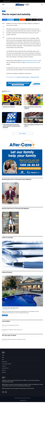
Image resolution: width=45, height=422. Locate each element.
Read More (5, 315)
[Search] (41, 4)
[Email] (3, 37)
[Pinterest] (3, 34)
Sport (3, 359)
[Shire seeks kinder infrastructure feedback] (33, 99)
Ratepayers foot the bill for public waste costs (12, 329)
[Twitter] (3, 29)
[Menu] (3, 4)
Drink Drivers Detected (9, 106)
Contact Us (4, 365)
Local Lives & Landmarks (6, 363)
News (4, 11)
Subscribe (4, 372)
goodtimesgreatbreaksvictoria (31, 62)
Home (3, 355)
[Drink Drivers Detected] (11, 99)
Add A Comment (22, 133)
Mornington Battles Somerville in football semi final (13, 339)
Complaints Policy (23, 400)
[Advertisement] (22, 412)
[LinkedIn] (3, 32)
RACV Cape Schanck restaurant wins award (33, 125)
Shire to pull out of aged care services (10, 325)
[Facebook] (3, 26)
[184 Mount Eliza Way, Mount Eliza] (22, 291)
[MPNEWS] (22, 4)
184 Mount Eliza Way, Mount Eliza (11, 307)
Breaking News (7, 1)
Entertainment (4, 361)
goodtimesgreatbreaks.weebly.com (30, 60)
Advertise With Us (5, 368)
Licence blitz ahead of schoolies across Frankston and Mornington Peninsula (11, 126)
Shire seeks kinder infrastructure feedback (32, 107)
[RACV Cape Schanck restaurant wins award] (33, 117)
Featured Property (5, 309)
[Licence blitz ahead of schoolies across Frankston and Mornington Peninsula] (11, 117)
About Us (3, 370)
